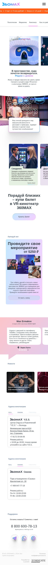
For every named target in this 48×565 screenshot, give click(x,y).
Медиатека (23, 22)
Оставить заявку (24, 298)
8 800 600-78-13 (24, 526)
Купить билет (31, 183)
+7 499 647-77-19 (17, 486)
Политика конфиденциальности (38, 554)
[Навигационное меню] (44, 4)
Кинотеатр (32, 22)
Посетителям (12, 22)
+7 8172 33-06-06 (17, 437)
